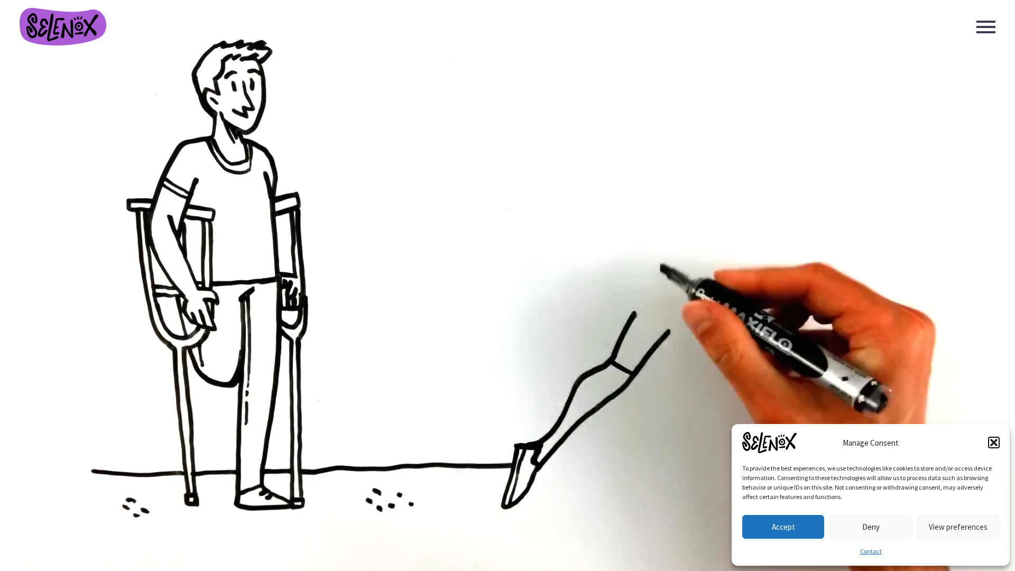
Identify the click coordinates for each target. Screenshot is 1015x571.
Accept (783, 527)
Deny (871, 527)
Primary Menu (985, 27)
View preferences (958, 527)
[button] (994, 442)
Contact (871, 551)
